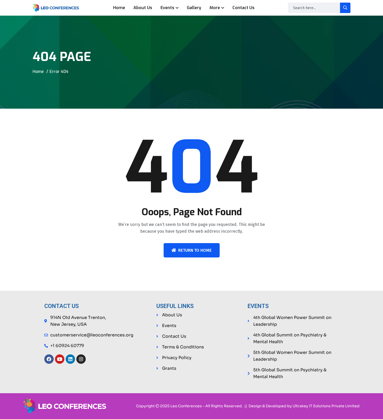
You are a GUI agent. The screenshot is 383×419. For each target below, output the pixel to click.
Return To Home (195, 250)
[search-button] (345, 8)
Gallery (194, 7)
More (214, 7)
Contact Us (243, 7)
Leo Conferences (186, 406)
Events (167, 7)
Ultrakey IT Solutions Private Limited (326, 406)
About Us (142, 7)
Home (119, 7)
